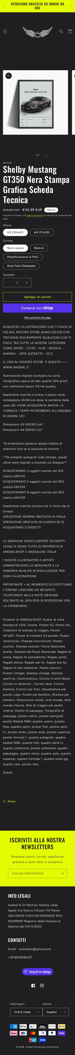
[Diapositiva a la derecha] (46, 155)
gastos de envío (35, 215)
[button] (5, 31)
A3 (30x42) (15, 232)
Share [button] (12, 801)
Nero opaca (15, 248)
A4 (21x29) (42, 232)
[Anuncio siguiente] (70, 6)
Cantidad (8, 274)
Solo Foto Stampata (21, 266)
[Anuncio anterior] (4, 6)
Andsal (29, 1047)
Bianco (39, 248)
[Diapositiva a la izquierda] (28, 155)
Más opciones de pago (37, 317)
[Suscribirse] (62, 873)
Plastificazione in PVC (23, 257)
